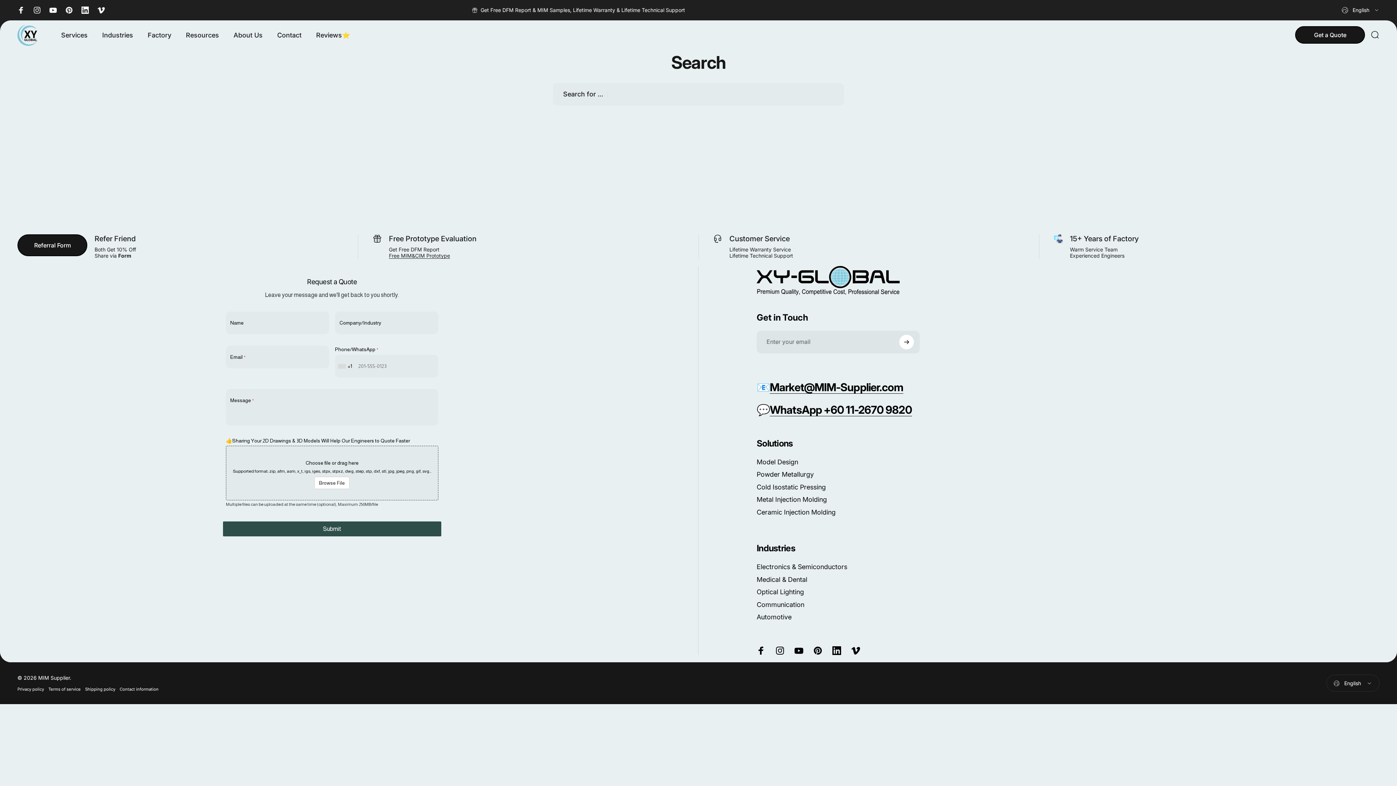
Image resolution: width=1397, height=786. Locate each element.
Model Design (777, 462)
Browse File (332, 483)
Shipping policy (100, 689)
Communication (780, 604)
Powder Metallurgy (785, 474)
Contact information (139, 689)
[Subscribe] (906, 342)
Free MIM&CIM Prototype (419, 256)
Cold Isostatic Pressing (791, 487)
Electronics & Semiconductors (802, 567)
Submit (332, 529)
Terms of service (64, 689)
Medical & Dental (782, 579)
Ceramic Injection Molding (796, 512)
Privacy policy (30, 689)
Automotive (774, 617)
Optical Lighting (780, 592)
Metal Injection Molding (792, 499)
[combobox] (1361, 10)
